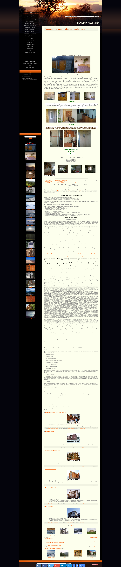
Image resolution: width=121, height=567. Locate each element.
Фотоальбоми (81, 254)
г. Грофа (30, 295)
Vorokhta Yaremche (48, 538)
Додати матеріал (47, 410)
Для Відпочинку (81, 253)
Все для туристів (25, 76)
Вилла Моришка (49, 431)
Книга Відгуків (81, 256)
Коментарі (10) (82, 428)
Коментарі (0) (82, 503)
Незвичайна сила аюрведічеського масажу (53, 548)
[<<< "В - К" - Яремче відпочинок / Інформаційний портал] (74, 565)
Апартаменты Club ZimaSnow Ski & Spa (55, 412)
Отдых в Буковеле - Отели (27, 80)
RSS (99, 1)
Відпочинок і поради (94, 546)
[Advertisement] (30, 9)
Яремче (30, 178)
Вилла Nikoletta (49, 506)
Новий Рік (93, 256)
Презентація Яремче (66, 254)
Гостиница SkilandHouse (51, 487)
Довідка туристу (66, 253)
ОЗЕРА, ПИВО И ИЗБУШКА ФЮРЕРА (52, 545)
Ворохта (30, 287)
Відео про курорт (66, 256)
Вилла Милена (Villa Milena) (52, 450)
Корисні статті (51, 256)
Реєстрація (92, 1)
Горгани (30, 233)
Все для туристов (25, 73)
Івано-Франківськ (30, 256)
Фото (30, 272)
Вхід (96, 1)
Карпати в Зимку (30, 209)
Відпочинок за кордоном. (92, 543)
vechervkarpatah (71, 428)
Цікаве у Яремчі (50, 253)
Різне (30, 264)
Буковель (51, 254)
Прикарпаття (30, 186)
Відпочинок (95, 541)
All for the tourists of (26, 78)
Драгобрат (30, 201)
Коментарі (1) (82, 447)
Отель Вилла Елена (50, 469)
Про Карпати (93, 254)
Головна (88, 1)
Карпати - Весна (30, 170)
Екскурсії (93, 253)
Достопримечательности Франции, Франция (53, 542)
